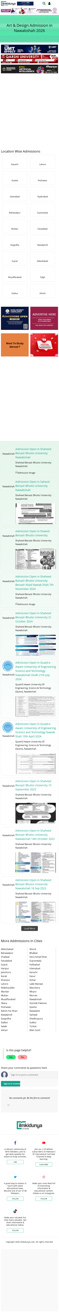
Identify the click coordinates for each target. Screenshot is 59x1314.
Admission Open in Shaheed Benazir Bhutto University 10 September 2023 (33, 785)
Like (15, 1162)
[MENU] (56, 3)
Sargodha (6, 1018)
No (22, 1057)
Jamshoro (6, 972)
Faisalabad (6, 960)
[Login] (49, 3)
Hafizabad (35, 964)
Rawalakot (35, 1010)
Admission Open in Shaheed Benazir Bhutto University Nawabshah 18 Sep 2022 (33, 884)
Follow (15, 1199)
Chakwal (5, 956)
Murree (33, 995)
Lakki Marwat (36, 983)
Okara (4, 1003)
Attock (33, 949)
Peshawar (6, 1007)
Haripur (5, 968)
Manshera (35, 987)
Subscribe (43, 1164)
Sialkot (4, 1022)
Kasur (33, 976)
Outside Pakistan (38, 1003)
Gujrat (4, 964)
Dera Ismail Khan (38, 956)
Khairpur (5, 980)
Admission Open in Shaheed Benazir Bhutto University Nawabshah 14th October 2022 (35, 835)
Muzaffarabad (8, 999)
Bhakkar (34, 952)
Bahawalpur (7, 952)
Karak (4, 976)
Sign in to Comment (12, 1083)
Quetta (33, 1007)
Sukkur (33, 1022)
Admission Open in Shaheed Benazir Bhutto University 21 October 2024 (33, 617)
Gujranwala (35, 960)
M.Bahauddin (8, 987)
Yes (11, 1057)
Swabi (4, 1026)
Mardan (5, 991)
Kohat (33, 980)
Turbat (33, 1026)
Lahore (4, 983)
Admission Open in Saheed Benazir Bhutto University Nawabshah (32, 486)
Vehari (4, 1030)
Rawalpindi (6, 1014)
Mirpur (33, 991)
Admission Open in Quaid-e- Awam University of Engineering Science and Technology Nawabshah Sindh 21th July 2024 (35, 671)
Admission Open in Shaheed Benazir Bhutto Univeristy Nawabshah (33, 453)
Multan (4, 995)
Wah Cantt (35, 1030)
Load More (29, 928)
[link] (25, 4)
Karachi (33, 972)
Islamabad (35, 968)
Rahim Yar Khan (9, 1010)
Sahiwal (33, 1014)
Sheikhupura (36, 1018)
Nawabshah (36, 999)
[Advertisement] (29, 106)
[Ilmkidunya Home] (8, 3)
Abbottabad (7, 949)
